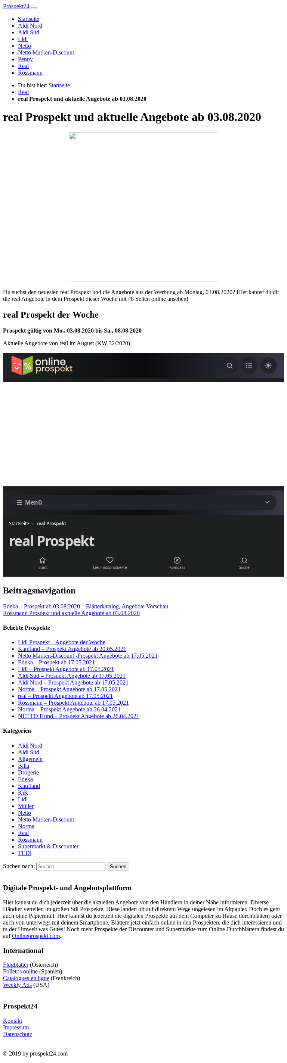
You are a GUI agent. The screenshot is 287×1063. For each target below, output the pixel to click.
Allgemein (30, 759)
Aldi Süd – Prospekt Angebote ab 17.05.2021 (72, 676)
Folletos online (20, 971)
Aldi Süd (28, 32)
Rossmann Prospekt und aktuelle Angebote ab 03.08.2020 (71, 613)
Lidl (23, 39)
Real (23, 66)
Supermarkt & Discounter (48, 846)
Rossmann (30, 72)
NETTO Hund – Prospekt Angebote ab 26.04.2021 (78, 716)
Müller (26, 806)
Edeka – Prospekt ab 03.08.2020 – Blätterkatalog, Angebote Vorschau (85, 606)
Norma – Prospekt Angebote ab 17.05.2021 (69, 689)
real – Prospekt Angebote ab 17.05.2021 (65, 696)
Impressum (16, 1027)
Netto (24, 46)
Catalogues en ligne (26, 978)
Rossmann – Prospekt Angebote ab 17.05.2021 (73, 702)
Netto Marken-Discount (46, 52)
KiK (23, 792)
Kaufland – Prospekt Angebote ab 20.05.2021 (72, 649)
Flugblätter (15, 964)
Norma (26, 826)
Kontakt (12, 1020)
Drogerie (28, 772)
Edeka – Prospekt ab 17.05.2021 (56, 662)
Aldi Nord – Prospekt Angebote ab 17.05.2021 (73, 682)
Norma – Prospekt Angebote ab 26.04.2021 (69, 709)
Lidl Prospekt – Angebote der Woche (61, 642)
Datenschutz (17, 1034)
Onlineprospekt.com (36, 936)
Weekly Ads (17, 985)
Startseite (28, 19)
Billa (23, 766)
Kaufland (29, 786)
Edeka (25, 779)
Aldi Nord (30, 25)
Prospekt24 (16, 6)
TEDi (24, 853)
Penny (25, 59)
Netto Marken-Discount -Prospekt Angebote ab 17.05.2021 (88, 655)
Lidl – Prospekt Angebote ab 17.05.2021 (66, 669)
